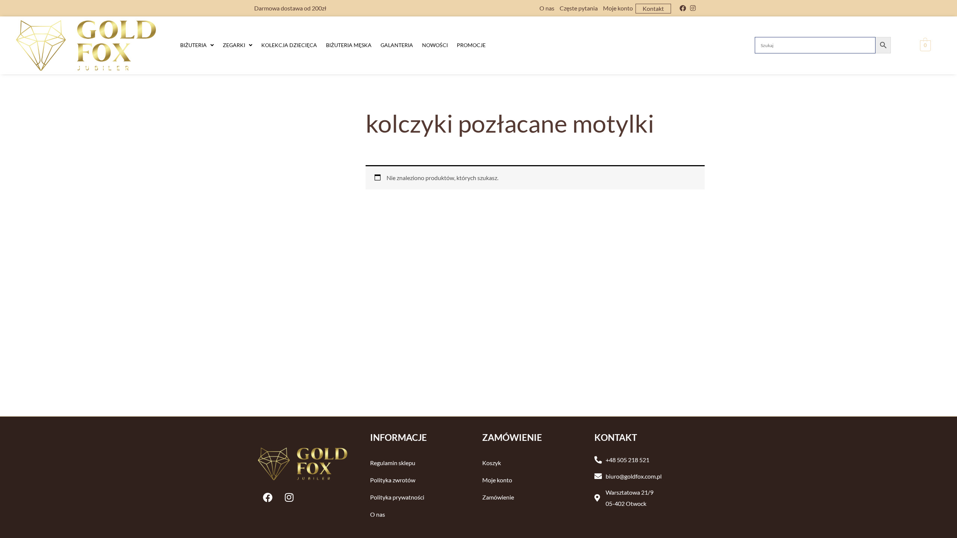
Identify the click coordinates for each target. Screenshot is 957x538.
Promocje (471, 45)
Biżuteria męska (349, 45)
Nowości (435, 45)
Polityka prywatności (397, 497)
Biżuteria (193, 45)
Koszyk (491, 462)
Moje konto (618, 8)
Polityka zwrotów (392, 479)
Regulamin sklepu (392, 462)
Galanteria (397, 45)
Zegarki (234, 45)
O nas (546, 8)
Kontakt (653, 8)
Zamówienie (498, 497)
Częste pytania (579, 8)
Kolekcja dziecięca (289, 45)
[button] (197, 45)
